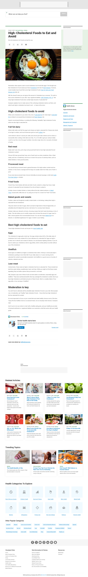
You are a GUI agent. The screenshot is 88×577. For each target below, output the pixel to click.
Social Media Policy (36, 557)
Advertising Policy (35, 556)
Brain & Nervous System (11, 499)
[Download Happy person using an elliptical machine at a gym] (14, 388)
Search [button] (64, 13)
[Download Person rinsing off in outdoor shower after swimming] (44, 457)
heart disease (47, 88)
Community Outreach (9, 559)
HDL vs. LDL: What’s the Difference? (14, 429)
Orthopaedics (24, 514)
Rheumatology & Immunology (11, 531)
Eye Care (18, 528)
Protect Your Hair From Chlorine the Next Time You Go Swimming (44, 468)
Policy (72, 50)
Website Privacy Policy (36, 563)
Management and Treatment (70, 122)
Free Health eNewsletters (10, 564)
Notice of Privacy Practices (37, 564)
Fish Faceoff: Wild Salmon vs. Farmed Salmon (68, 468)
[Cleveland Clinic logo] (14, 316)
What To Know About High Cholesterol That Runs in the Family (33, 399)
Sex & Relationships (33, 531)
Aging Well (8, 524)
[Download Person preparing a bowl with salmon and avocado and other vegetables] (54, 388)
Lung (36, 528)
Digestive (74, 524)
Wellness (36, 426)
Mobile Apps (60, 552)
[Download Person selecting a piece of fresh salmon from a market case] (70, 457)
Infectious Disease (27, 528)
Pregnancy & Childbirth (59, 528)
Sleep (42, 531)
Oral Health (42, 528)
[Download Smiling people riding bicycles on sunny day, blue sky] (74, 419)
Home (6, 552)
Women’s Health (77, 514)
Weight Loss (61, 531)
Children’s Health (24, 499)
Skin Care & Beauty (37, 466)
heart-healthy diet (38, 228)
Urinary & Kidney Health (51, 531)
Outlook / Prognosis (68, 125)
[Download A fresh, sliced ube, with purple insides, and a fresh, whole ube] (17, 457)
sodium (41, 132)
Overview (65, 112)
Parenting (50, 528)
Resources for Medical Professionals (13, 566)
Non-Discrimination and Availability (39, 566)
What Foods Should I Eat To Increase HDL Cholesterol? (34, 430)
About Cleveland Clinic (10, 554)
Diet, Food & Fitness (19, 30)
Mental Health (77, 499)
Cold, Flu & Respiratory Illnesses (49, 524)
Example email (55, 327)
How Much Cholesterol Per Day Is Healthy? (53, 429)
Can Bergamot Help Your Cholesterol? (73, 398)
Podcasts (60, 554)
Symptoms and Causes (68, 115)
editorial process (25, 342)
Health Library (8, 563)
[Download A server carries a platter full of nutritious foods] (54, 419)
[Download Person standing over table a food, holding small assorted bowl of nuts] (34, 419)
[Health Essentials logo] (25, 316)
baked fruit (48, 215)
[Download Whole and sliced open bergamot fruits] (74, 388)
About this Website (36, 554)
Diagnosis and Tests (68, 119)
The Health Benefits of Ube (15, 468)
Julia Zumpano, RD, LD (47, 97)
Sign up (21, 327)
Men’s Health (64, 499)
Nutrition (25, 30)
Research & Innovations (10, 561)
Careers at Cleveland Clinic (11, 556)
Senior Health (23, 531)
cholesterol (34, 88)
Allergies (15, 524)
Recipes (69, 528)
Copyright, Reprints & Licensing (38, 559)
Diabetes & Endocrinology (64, 524)
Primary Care (37, 514)
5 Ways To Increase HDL (73, 428)
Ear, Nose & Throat (9, 528)
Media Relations (8, 568)
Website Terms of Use (36, 561)
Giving (6, 557)
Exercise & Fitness (37, 499)
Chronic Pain (37, 524)
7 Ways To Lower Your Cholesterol (53, 398)
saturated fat (38, 115)
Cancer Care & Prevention (26, 524)
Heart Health (15, 395)
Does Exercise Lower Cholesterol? (13, 398)
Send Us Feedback (36, 552)
